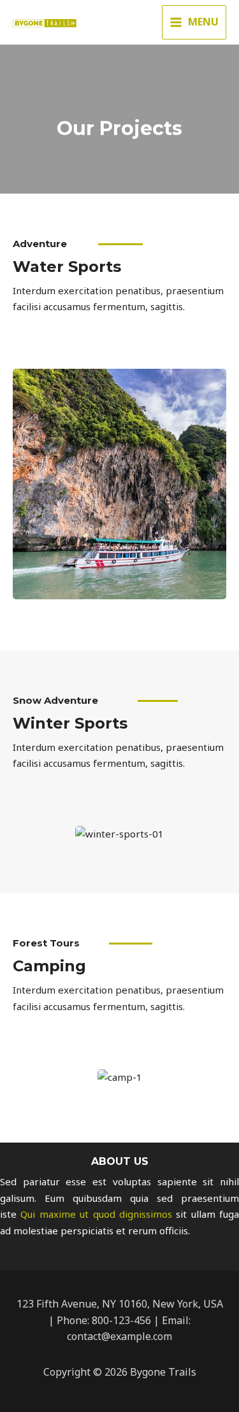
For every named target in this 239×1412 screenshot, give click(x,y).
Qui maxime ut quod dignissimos (96, 1214)
